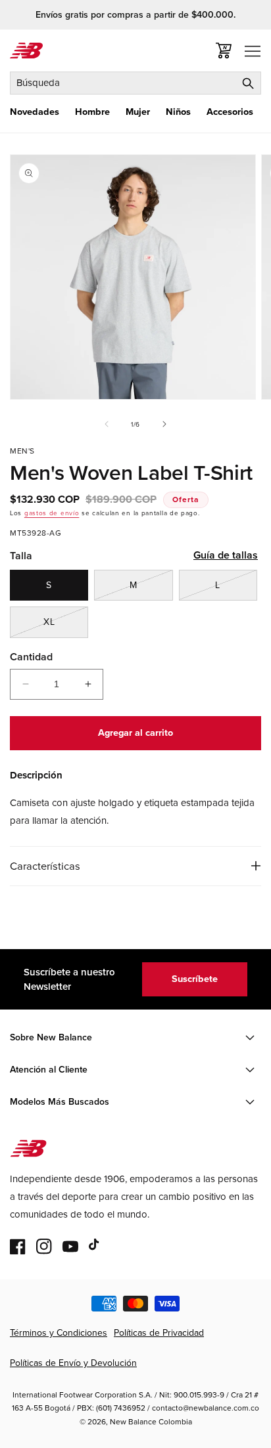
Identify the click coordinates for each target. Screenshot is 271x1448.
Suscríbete (195, 978)
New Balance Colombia (151, 1422)
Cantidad (31, 656)
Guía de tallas (225, 555)
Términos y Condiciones (58, 1333)
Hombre (92, 112)
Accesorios (230, 112)
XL (65, 626)
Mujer (138, 112)
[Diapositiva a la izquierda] (106, 424)
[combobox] (135, 83)
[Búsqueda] (247, 83)
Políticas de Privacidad (159, 1333)
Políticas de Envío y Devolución (73, 1363)
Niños (178, 112)
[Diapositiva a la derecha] (164, 424)
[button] (34, 112)
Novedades (34, 112)
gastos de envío (52, 513)
